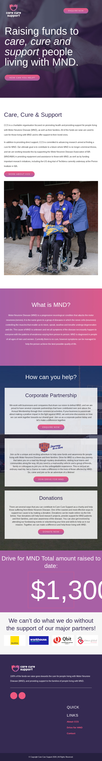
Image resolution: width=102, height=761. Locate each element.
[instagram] (22, 695)
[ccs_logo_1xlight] (23, 666)
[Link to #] (94, 11)
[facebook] (13, 695)
